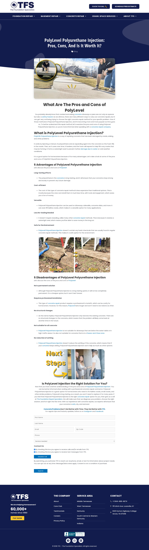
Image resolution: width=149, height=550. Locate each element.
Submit (40, 471)
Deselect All (42, 457)
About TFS (129, 16)
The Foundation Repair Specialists (49, 399)
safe (74, 404)
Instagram (88, 411)
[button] (24, 16)
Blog (76, 51)
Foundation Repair (23, 16)
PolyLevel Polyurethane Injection (51, 230)
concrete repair (79, 218)
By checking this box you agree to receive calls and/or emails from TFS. (62, 449)
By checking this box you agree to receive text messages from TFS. (61, 452)
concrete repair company (101, 127)
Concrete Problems (52, 409)
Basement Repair (49, 16)
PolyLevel (63, 168)
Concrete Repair (75, 16)
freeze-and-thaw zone (95, 333)
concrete (78, 114)
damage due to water (89, 149)
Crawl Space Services (104, 16)
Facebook (99, 411)
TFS (103, 409)
